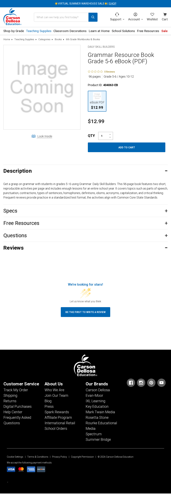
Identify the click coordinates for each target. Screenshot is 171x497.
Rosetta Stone (97, 417)
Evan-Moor (94, 395)
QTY (91, 135)
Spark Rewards (57, 412)
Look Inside (44, 136)
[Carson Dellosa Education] (12, 17)
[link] (101, 72)
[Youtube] (161, 383)
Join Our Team (56, 395)
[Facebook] (131, 383)
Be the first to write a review (85, 312)
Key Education (97, 406)
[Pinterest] (151, 383)
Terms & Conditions (37, 457)
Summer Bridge (98, 439)
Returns (10, 401)
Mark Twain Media (100, 412)
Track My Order (16, 390)
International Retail (60, 423)
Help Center (13, 412)
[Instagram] (141, 383)
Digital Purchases (18, 406)
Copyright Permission (82, 457)
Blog (48, 401)
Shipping (10, 395)
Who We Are (54, 390)
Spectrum (94, 434)
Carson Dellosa (98, 390)
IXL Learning (95, 401)
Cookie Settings (15, 457)
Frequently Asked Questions (17, 420)
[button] (85, 171)
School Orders (56, 428)
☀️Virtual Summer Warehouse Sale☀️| (85, 4)
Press (49, 406)
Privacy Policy (59, 457)
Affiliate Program (58, 417)
